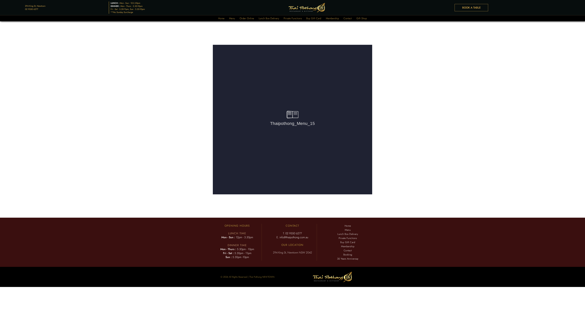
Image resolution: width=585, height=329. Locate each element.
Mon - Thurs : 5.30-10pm (132, 6)
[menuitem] (221, 18)
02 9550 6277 (31, 9)
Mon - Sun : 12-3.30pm (130, 3)
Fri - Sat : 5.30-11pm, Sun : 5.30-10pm (128, 9)
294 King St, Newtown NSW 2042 (292, 253)
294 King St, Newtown (35, 5)
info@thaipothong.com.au (294, 237)
